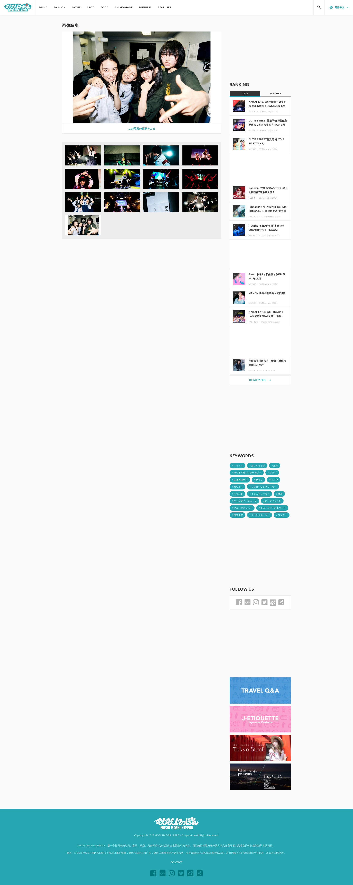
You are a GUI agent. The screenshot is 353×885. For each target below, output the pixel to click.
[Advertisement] (260, 48)
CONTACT (176, 862)
